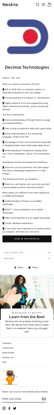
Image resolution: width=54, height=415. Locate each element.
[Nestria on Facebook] (9, 408)
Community (8, 348)
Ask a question (13, 252)
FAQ (4, 362)
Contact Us (7, 357)
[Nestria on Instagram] (4, 408)
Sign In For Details (27, 239)
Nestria (10, 4)
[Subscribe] (44, 399)
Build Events (8, 352)
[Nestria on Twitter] (14, 408)
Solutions (6, 343)
